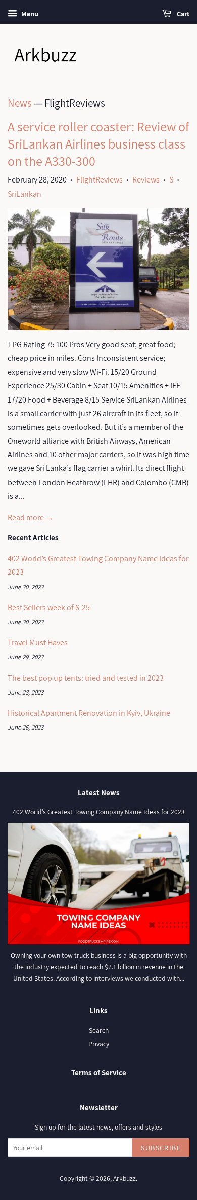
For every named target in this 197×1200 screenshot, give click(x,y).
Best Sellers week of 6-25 (49, 607)
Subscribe (161, 1147)
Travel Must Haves (38, 642)
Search (99, 1030)
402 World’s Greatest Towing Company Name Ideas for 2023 (99, 811)
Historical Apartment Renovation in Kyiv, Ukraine (89, 713)
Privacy (98, 1043)
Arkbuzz (124, 1178)
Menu (29, 13)
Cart (182, 13)
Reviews (146, 179)
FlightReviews (99, 179)
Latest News (99, 792)
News (20, 103)
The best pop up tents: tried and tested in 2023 (86, 678)
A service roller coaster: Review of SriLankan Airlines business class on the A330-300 (98, 143)
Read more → (31, 517)
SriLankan (24, 194)
